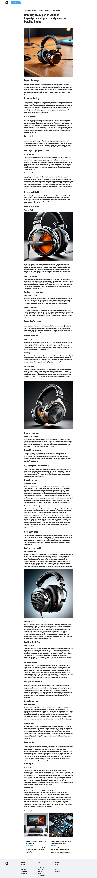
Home (25, 9)
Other (38, 9)
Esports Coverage (31, 9)
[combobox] (45, 3)
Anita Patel (27, 26)
